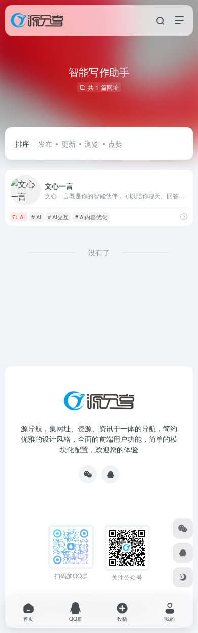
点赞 (115, 143)
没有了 (99, 252)
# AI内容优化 (91, 217)
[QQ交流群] (110, 474)
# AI (36, 217)
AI (22, 217)
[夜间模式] (183, 577)
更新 (68, 143)
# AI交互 (58, 217)
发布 (45, 143)
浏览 (92, 143)
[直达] (184, 216)
